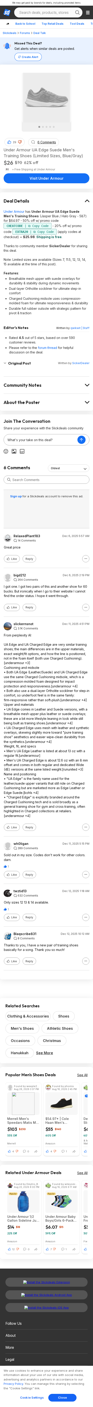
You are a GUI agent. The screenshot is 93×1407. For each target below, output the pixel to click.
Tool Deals (77, 23)
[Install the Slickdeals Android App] (46, 1294)
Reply (29, 559)
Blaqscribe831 (25, 934)
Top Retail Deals (52, 23)
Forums (25, 33)
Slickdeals (9, 33)
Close (62, 1397)
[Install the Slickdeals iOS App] (46, 1307)
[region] (46, 1386)
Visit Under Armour (47, 178)
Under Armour (14, 211)
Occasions (20, 1040)
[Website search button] (77, 12)
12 (13, 1249)
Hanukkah (19, 1053)
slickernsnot (23, 624)
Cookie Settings (32, 1397)
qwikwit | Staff (79, 328)
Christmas (52, 1040)
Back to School (25, 23)
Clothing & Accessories (28, 1016)
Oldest (55, 468)
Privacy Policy (13, 1383)
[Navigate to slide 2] (43, 127)
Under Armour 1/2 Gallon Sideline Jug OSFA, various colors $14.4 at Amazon (22, 1218)
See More (44, 1053)
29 (14, 142)
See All (82, 1075)
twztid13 (20, 891)
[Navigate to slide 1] (39, 127)
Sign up (16, 496)
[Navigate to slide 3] (46, 127)
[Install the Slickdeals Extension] (46, 1282)
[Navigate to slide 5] (54, 127)
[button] (20, 142)
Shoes (63, 1016)
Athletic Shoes (60, 1028)
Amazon (50, 1143)
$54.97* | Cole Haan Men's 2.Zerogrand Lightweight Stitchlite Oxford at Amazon (60, 1120)
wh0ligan (21, 844)
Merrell (11, 1143)
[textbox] (40, 439)
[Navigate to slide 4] (50, 127)
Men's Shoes (22, 1028)
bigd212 (20, 575)
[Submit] (9, 480)
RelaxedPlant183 (27, 536)
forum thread (47, 348)
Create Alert (30, 57)
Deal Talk (39, 33)
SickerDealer (80, 363)
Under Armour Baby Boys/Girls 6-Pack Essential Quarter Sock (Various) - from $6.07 (60, 1218)
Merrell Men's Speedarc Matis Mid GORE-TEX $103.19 (23, 1120)
